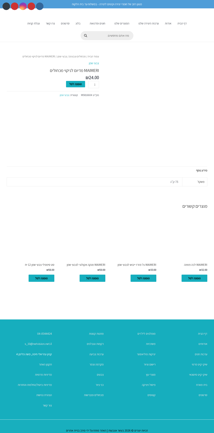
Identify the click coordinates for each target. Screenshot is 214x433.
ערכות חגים (201, 354)
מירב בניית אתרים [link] (75, 430)
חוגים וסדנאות (97, 23)
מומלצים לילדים (146, 333)
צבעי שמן (62, 56)
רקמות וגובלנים (95, 344)
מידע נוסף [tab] (201, 170)
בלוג (78, 23)
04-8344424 (44, 333)
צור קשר (47, 405)
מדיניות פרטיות (43, 374)
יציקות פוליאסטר (146, 354)
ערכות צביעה (96, 354)
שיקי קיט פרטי (199, 364)
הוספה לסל (75, 84)
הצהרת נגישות (44, 395)
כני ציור (100, 385)
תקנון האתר (45, 364)
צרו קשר (50, 23)
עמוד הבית (93, 56)
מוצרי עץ (150, 374)
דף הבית (182, 23)
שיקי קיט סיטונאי (198, 374)
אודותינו (202, 344)
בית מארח (201, 385)
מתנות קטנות (96, 333)
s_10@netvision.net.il (38, 344)
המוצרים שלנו (121, 23)
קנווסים (151, 395)
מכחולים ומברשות (94, 395)
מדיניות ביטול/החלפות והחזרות (35, 385)
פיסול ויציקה (148, 385)
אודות (168, 23)
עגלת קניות (33, 23)
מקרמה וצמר (96, 364)
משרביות (150, 344)
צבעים (100, 374)
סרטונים (65, 23)
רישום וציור (149, 364)
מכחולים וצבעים (77, 56)
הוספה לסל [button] (194, 278)
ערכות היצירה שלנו (148, 23)
